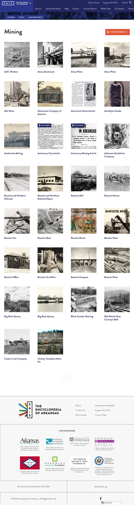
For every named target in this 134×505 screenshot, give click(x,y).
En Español (119, 8)
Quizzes (76, 8)
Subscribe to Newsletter (105, 405)
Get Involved (93, 2)
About (78, 405)
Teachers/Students (53, 8)
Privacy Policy (101, 415)
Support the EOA (110, 2)
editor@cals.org (100, 486)
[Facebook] (100, 499)
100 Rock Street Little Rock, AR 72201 (33, 486)
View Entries (119, 32)
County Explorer (90, 8)
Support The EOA (102, 410)
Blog (66, 8)
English (108, 503)
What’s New (106, 8)
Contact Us (80, 410)
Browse (38, 8)
